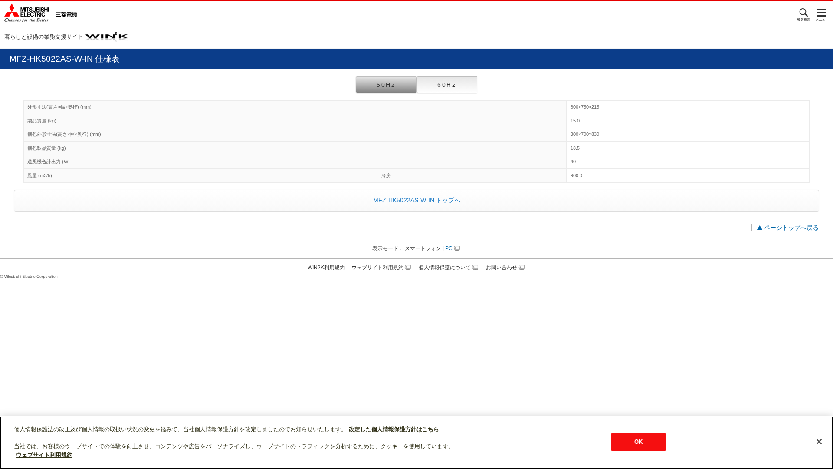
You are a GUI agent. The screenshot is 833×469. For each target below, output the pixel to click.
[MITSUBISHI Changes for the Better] (38, 13)
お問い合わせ (501, 267)
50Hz (386, 84)
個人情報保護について (445, 267)
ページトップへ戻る (791, 227)
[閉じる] (819, 441)
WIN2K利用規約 (326, 267)
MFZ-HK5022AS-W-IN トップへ (416, 200)
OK (638, 442)
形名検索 (804, 12)
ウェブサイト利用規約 (377, 267)
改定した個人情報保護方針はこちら (394, 429)
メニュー (822, 12)
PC (449, 248)
